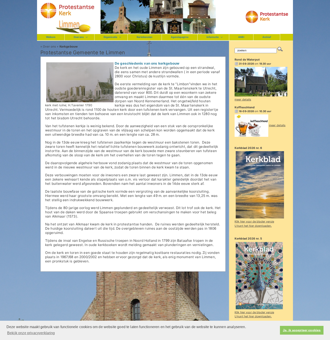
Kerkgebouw (68, 46)
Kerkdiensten (144, 37)
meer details (243, 99)
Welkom (50, 37)
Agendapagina (179, 37)
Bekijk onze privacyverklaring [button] (31, 333)
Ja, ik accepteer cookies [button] (302, 330)
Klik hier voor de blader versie (254, 221)
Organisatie (110, 37)
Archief (266, 37)
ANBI (241, 37)
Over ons (79, 37)
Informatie (213, 37)
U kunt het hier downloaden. (253, 225)
